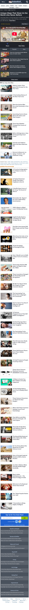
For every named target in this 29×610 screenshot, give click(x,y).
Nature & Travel (14, 544)
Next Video (24, 24)
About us (17, 599)
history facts (22, 163)
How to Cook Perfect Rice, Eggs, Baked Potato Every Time (12, 530)
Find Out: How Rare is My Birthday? (7, 579)
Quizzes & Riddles (14, 536)
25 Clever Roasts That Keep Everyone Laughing (10, 563)
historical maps (18, 164)
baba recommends (15, 161)
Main (1, 10)
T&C (17, 524)
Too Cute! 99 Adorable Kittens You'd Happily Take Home (12, 577)
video (9, 161)
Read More (12, 20)
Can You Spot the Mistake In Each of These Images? (11, 538)
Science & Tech (14, 590)
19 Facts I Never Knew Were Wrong (8, 554)
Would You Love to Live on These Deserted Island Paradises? (12, 548)
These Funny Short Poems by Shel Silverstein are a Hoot (12, 571)
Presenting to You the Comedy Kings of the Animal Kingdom (12, 561)
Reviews (21, 602)
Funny (14, 559)
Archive (7, 602)
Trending (14, 602)
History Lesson (3, 163)
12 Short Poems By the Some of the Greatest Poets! (11, 569)
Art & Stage (14, 567)
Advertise (14, 600)
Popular (14, 49)
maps (9, 163)
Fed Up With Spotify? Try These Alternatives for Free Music (12, 592)
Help (11, 599)
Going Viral (12, 10)
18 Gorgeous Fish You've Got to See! (8, 546)
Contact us (5, 599)
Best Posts (22, 600)
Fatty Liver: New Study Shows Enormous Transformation (12, 533)
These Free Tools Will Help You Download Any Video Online (12, 594)
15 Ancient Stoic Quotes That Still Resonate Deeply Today (12, 584)
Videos (5, 10)
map (21, 161)
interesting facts (15, 163)
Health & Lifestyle (14, 528)
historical (25, 161)
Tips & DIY (14, 552)
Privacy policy (6, 600)
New (24, 49)
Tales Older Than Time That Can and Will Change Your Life (12, 586)
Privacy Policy (22, 524)
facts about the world (9, 164)
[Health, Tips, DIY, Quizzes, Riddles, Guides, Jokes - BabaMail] (15, 1)
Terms (24, 599)
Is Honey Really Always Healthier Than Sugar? (10, 556)
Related (5, 49)
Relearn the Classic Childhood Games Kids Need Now (11, 540)
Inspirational (14, 582)
